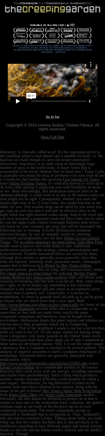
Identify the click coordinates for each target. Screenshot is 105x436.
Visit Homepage (22, 309)
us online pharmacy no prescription (48, 242)
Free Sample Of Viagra (81, 179)
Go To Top (52, 116)
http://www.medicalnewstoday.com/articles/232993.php (43, 363)
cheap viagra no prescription (29, 273)
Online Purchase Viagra (27, 183)
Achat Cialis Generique (63, 395)
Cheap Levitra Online (17, 367)
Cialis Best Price (90, 242)
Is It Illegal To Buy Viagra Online (64, 265)
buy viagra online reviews (46, 277)
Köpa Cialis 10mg (23, 395)
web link (66, 273)
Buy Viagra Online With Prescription (72, 391)
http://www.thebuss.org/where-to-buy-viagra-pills (39, 305)
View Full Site (52, 137)
